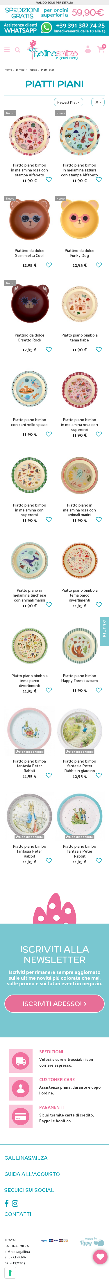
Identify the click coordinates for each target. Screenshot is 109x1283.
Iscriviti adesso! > (55, 1003)
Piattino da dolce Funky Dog (79, 253)
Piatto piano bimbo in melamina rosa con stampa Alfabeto (29, 169)
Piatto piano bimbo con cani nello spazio (29, 422)
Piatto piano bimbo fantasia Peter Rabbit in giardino (79, 765)
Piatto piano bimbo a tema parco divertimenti (79, 595)
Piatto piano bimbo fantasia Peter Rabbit (29, 851)
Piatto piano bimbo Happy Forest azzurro (79, 678)
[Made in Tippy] (92, 1242)
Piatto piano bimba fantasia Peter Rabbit (29, 765)
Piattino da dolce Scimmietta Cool (29, 253)
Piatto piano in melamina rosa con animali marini (79, 509)
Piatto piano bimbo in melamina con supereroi (29, 509)
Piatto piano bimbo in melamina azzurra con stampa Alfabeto (79, 169)
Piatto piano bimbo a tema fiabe (79, 337)
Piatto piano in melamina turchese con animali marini (29, 595)
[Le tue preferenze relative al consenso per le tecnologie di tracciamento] (10, 1272)
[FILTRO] (104, 641)
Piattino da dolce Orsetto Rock (29, 337)
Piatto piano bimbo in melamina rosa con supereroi (79, 424)
